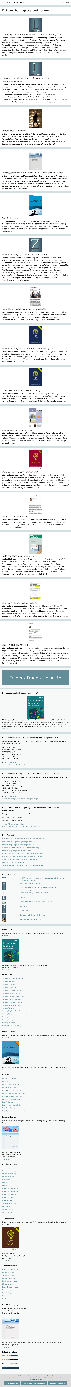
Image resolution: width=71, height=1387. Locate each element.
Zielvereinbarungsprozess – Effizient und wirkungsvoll (27, 348)
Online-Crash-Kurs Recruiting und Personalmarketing (20, 848)
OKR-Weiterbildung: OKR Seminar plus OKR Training (20, 859)
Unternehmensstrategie (10, 1269)
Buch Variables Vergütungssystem (14, 1093)
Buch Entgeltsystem (9, 1108)
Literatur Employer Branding (12, 1090)
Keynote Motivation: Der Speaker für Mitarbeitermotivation (22, 853)
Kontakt (22, 897)
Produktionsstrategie (9, 1281)
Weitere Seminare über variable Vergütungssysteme (22, 826)
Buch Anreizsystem (9, 1078)
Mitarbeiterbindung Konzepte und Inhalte (34, 893)
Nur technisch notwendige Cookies (33, 1383)
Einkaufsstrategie (8, 1284)
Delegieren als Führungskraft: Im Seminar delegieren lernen (22, 856)
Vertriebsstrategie (8, 1275)
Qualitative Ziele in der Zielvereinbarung (21, 390)
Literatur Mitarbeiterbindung (12, 1096)
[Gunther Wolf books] (14, 1364)
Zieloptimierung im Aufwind (15, 645)
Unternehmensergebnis (10, 1188)
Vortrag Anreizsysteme (10, 1017)
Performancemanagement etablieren (19, 556)
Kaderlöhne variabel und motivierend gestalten (24, 309)
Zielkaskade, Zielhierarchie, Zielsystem (33, 915)
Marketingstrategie (9, 1278)
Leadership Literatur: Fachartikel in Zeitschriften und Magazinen (32, 34)
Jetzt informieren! (10, 762)
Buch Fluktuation (8, 1102)
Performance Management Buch (17, 131)
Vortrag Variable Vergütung (11, 1005)
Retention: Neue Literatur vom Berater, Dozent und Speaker (23, 839)
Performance (6, 1180)
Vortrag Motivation (9, 987)
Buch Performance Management (13, 1111)
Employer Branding (9, 1171)
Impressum (24, 906)
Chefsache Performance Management (20, 603)
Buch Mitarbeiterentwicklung (12, 1105)
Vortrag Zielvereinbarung (11, 993)
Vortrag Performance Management (14, 1014)
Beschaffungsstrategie (10, 1287)
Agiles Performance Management (14, 862)
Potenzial (5, 1183)
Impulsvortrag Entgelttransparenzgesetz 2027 (18, 845)
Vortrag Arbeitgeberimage (11, 1020)
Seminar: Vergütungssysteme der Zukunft (16, 851)
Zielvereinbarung (8, 1212)
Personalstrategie (8, 1272)
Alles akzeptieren (12, 1383)
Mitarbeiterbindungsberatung (30, 883)
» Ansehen (6, 969)
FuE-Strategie (7, 1293)
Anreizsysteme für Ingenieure (16, 516)
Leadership (6, 1299)
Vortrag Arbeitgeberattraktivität (13, 996)
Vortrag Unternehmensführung (13, 978)
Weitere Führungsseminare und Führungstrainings (21, 799)
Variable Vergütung (9, 1203)
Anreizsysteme (7, 1168)
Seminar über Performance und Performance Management (22, 865)
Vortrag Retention (8, 1023)
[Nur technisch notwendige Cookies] (69, 1380)
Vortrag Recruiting (8, 984)
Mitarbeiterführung (8, 1177)
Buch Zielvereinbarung (12, 218)
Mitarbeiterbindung (9, 1174)
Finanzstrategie (7, 1290)
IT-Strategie (6, 1296)
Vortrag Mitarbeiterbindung (11, 999)
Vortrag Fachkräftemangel (11, 990)
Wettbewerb (6, 1206)
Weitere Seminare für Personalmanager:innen (19, 765)
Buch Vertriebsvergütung (11, 1099)
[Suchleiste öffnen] (62, 2)
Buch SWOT (6, 1081)
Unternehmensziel (8, 1200)
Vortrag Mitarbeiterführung (11, 1026)
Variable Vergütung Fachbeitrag (17, 430)
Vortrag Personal (8, 1008)
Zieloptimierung (7, 1209)
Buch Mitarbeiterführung (10, 1084)
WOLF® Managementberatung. (15, 2)
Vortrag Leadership (9, 981)
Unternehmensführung (10, 1191)
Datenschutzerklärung (57, 1383)
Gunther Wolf (24, 910)
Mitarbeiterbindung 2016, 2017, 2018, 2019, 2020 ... (38, 902)
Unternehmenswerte (9, 1197)
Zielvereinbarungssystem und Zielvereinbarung (24, 254)
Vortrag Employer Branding (11, 1011)
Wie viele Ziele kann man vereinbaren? (20, 472)
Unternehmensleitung (9, 1194)
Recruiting (5, 1186)
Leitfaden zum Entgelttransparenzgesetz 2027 (18, 842)
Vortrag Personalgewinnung (12, 1002)
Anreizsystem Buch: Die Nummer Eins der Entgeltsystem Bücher (32, 173)
